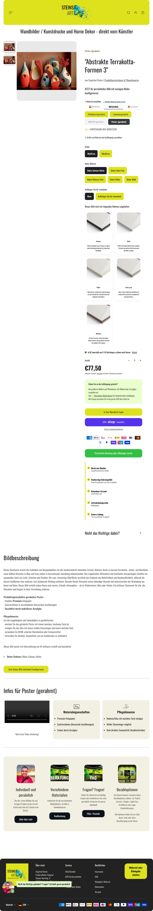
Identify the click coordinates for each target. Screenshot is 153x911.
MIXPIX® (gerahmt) (95, 121)
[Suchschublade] (128, 12)
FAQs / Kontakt (93, 813)
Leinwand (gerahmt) (120, 114)
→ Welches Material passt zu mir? (114, 101)
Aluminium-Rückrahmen (103, 395)
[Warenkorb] (142, 12)
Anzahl (87, 360)
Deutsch (9, 904)
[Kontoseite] (135, 12)
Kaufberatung (59, 816)
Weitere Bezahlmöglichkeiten (113, 429)
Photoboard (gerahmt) (96, 114)
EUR (24, 904)
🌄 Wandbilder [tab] (94, 106)
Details (134, 352)
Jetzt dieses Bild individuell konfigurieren (26, 669)
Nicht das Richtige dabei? (102, 533)
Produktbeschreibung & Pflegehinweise (121, 80)
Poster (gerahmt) (118, 121)
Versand (99, 373)
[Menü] (10, 12)
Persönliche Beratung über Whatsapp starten (113, 453)
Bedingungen (95, 505)
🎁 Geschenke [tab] (133, 106)
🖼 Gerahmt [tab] (113, 106)
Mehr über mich (25, 819)
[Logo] (76, 12)
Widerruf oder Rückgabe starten (136, 871)
